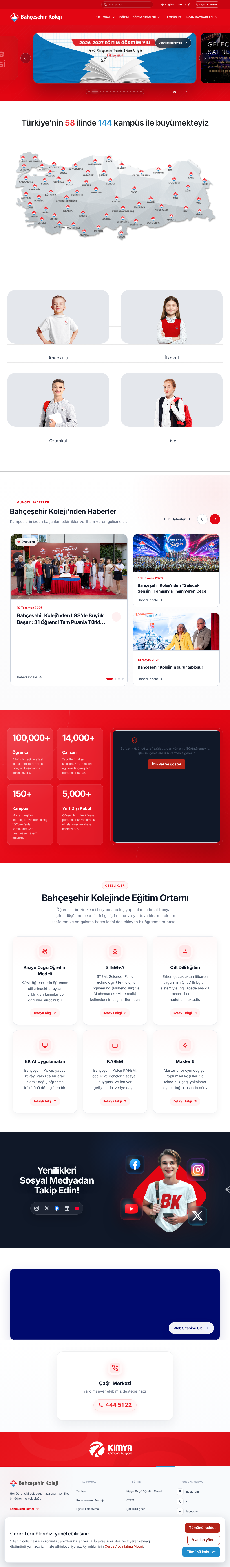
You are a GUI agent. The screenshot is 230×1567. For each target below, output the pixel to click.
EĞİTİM (124, 17)
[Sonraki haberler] (215, 519)
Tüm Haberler (174, 519)
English (169, 4)
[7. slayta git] (112, 91)
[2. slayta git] (92, 91)
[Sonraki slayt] (204, 58)
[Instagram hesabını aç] (201, 1167)
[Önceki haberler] (202, 519)
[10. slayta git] (124, 91)
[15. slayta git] (141, 91)
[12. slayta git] (130, 91)
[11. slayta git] (127, 91)
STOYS (182, 4)
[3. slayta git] (96, 91)
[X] (46, 1208)
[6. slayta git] (106, 91)
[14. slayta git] (137, 91)
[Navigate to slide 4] (123, 679)
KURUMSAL (103, 17)
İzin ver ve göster (166, 764)
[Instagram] (36, 1208)
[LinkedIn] (66, 1208)
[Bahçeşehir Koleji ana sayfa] (36, 17)
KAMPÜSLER (173, 17)
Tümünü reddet (202, 1527)
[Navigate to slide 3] (119, 679)
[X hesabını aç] (202, 1217)
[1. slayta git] (89, 91)
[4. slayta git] (99, 91)
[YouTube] (77, 1208)
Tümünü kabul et (201, 1552)
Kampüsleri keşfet (22, 1508)
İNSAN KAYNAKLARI (199, 17)
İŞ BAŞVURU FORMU (207, 4)
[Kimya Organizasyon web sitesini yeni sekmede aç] (115, 1449)
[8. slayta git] (117, 91)
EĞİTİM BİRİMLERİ (144, 17)
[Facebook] (56, 1208)
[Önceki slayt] (25, 58)
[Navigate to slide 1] (109, 679)
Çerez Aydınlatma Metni (124, 1546)
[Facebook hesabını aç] (136, 1164)
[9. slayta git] (120, 91)
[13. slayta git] (134, 91)
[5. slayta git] (102, 91)
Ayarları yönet (204, 1539)
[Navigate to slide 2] (115, 679)
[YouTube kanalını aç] (132, 1211)
